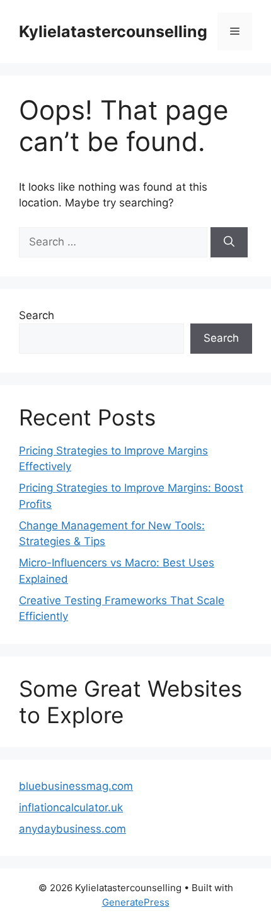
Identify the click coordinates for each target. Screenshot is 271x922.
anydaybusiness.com (72, 829)
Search (36, 315)
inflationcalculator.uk (71, 807)
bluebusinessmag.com (76, 786)
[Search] (229, 242)
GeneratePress (136, 902)
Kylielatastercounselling (113, 31)
